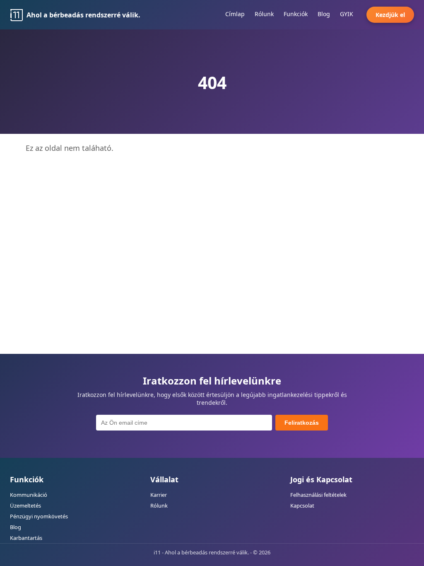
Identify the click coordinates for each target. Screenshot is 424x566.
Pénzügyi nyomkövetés (39, 516)
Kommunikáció (28, 494)
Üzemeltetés (25, 505)
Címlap (235, 14)
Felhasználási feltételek (318, 494)
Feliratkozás (301, 422)
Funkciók (296, 14)
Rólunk (264, 14)
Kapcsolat (302, 505)
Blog (324, 14)
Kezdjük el (390, 15)
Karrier (158, 494)
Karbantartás (26, 538)
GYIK (346, 14)
